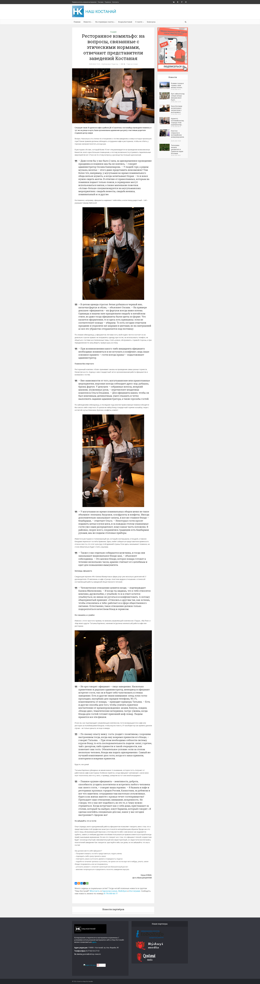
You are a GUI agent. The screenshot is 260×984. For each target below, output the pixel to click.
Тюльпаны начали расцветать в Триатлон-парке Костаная (177, 149)
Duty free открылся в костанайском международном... (178, 135)
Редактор (114, 64)
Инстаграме (134, 891)
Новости (87, 22)
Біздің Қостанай (125, 22)
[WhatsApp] (87, 883)
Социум (113, 32)
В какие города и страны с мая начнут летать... (177, 85)
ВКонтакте (94, 891)
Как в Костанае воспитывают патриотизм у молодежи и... (176, 109)
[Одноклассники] (78, 883)
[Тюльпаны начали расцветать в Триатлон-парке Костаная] (165, 147)
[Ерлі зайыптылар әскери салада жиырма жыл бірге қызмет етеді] (165, 95)
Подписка (108, 2)
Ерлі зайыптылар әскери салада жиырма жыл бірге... (178, 97)
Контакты (115, 2)
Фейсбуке (122, 891)
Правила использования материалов (84, 2)
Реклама (100, 2)
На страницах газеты (104, 22)
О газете (138, 22)
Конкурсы (151, 22)
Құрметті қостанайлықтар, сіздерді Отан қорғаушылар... (177, 122)
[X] (84, 883)
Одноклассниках (109, 891)
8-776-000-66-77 (111, 893)
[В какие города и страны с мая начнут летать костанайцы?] (165, 85)
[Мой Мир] (81, 883)
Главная (77, 22)
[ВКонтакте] (76, 883)
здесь (94, 942)
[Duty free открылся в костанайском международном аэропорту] (165, 132)
